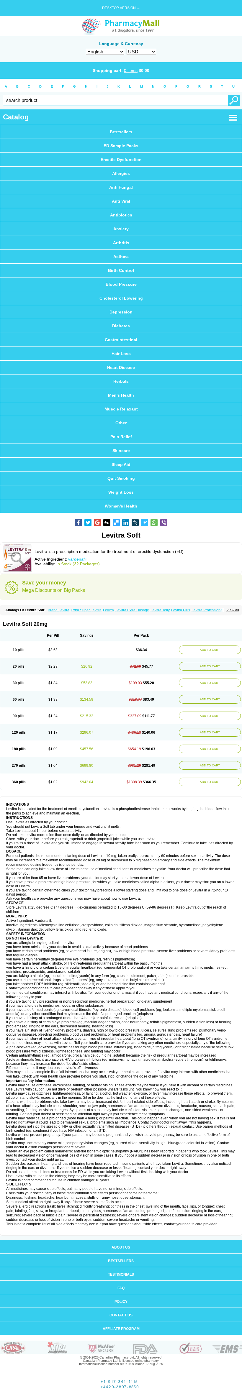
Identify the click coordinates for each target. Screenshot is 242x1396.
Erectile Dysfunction (121, 159)
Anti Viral (121, 201)
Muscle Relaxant (121, 409)
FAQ (121, 1288)
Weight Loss (121, 492)
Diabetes (121, 325)
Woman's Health (121, 506)
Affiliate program (121, 1329)
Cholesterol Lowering (121, 298)
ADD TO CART (210, 649)
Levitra (108, 610)
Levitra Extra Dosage (132, 610)
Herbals (121, 381)
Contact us (121, 1315)
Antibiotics (121, 215)
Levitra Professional (207, 610)
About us (121, 1247)
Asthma (121, 256)
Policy (121, 1302)
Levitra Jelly (160, 610)
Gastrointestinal (121, 339)
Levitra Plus (180, 610)
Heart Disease (121, 367)
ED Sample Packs (121, 145)
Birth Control (121, 270)
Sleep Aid (121, 464)
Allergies (121, 173)
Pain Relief (121, 436)
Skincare (121, 450)
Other (121, 423)
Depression (121, 312)
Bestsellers (121, 131)
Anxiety (121, 228)
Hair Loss (121, 353)
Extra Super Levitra (86, 610)
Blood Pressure (121, 284)
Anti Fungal (121, 187)
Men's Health (121, 395)
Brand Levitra (58, 610)
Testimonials (121, 1274)
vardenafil (77, 559)
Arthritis (121, 242)
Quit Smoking (121, 478)
